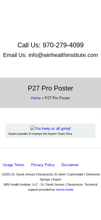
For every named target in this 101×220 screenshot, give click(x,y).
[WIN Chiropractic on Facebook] (51, 17)
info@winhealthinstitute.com (63, 55)
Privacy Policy (43, 165)
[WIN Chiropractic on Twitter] (50, 23)
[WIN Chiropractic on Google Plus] (51, 30)
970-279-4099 (63, 45)
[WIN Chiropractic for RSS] (50, 36)
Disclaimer (70, 165)
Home (36, 98)
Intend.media (64, 189)
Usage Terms (13, 165)
